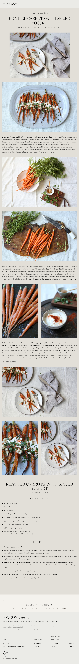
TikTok (53, 646)
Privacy (72, 643)
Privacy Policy (19, 627)
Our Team (38, 640)
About (5, 640)
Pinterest (55, 640)
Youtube (54, 643)
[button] (4, 4)
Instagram (55, 636)
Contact (37, 646)
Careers (37, 643)
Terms (71, 646)
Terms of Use (11, 627)
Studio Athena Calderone (13, 646)
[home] (11, 4)
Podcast (6, 643)
